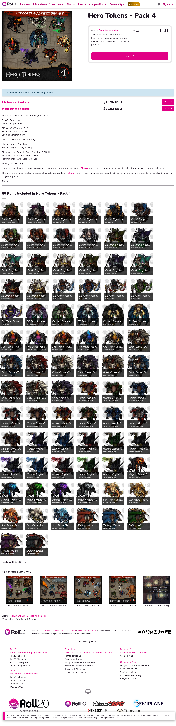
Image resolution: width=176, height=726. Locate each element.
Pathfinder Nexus (73, 655)
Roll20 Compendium (20, 665)
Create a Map (126, 655)
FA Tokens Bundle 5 (15, 102)
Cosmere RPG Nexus (75, 668)
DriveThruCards (17, 683)
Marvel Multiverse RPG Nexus (79, 665)
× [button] (173, 715)
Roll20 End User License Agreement (28, 615)
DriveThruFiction (18, 680)
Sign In (129, 55)
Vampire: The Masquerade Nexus (81, 662)
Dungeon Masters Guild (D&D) (134, 665)
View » (167, 101)
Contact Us (81, 630)
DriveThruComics (18, 676)
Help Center (91, 630)
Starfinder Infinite (128, 671)
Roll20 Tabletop (17, 655)
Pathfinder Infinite (128, 668)
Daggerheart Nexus (74, 659)
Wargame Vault (17, 686)
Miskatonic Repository (130, 675)
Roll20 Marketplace (19, 662)
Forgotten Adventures (109, 30)
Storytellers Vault (128, 678)
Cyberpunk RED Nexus (76, 672)
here (116, 717)
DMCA (73, 630)
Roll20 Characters (18, 659)
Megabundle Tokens (15, 109)
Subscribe (135, 4)
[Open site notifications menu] (159, 4)
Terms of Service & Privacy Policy (56, 630)
